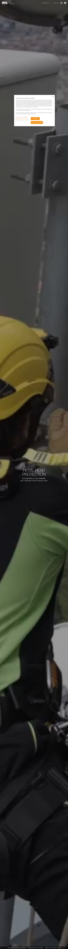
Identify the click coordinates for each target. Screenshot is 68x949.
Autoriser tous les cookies (37, 122)
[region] (34, 110)
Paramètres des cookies (22, 118)
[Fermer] (53, 96)
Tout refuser (35, 118)
